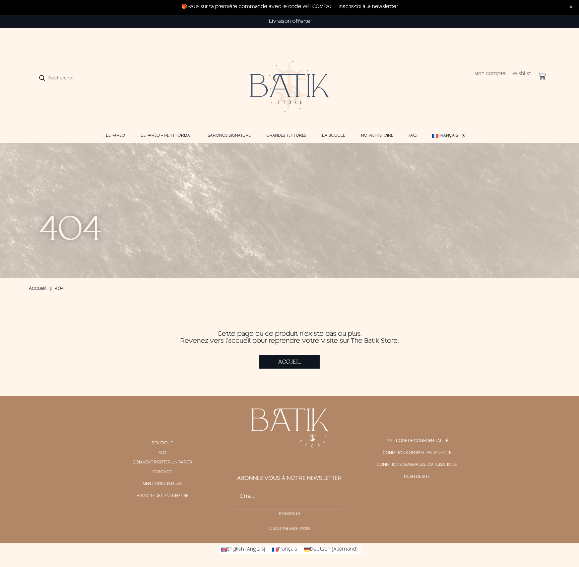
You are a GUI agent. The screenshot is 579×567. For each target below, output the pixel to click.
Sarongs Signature (229, 135)
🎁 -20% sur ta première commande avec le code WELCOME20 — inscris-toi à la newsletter (289, 7)
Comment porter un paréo (162, 462)
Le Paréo (115, 135)
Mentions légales (162, 484)
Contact (162, 472)
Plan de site (417, 477)
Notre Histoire (377, 135)
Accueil (289, 362)
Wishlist (522, 74)
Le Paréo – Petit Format (166, 135)
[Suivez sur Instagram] (289, 460)
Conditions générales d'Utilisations (417, 464)
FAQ (412, 135)
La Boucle (333, 135)
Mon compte (490, 74)
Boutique (162, 443)
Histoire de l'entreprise (162, 496)
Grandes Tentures (286, 135)
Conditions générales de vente (417, 453)
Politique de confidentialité (417, 441)
